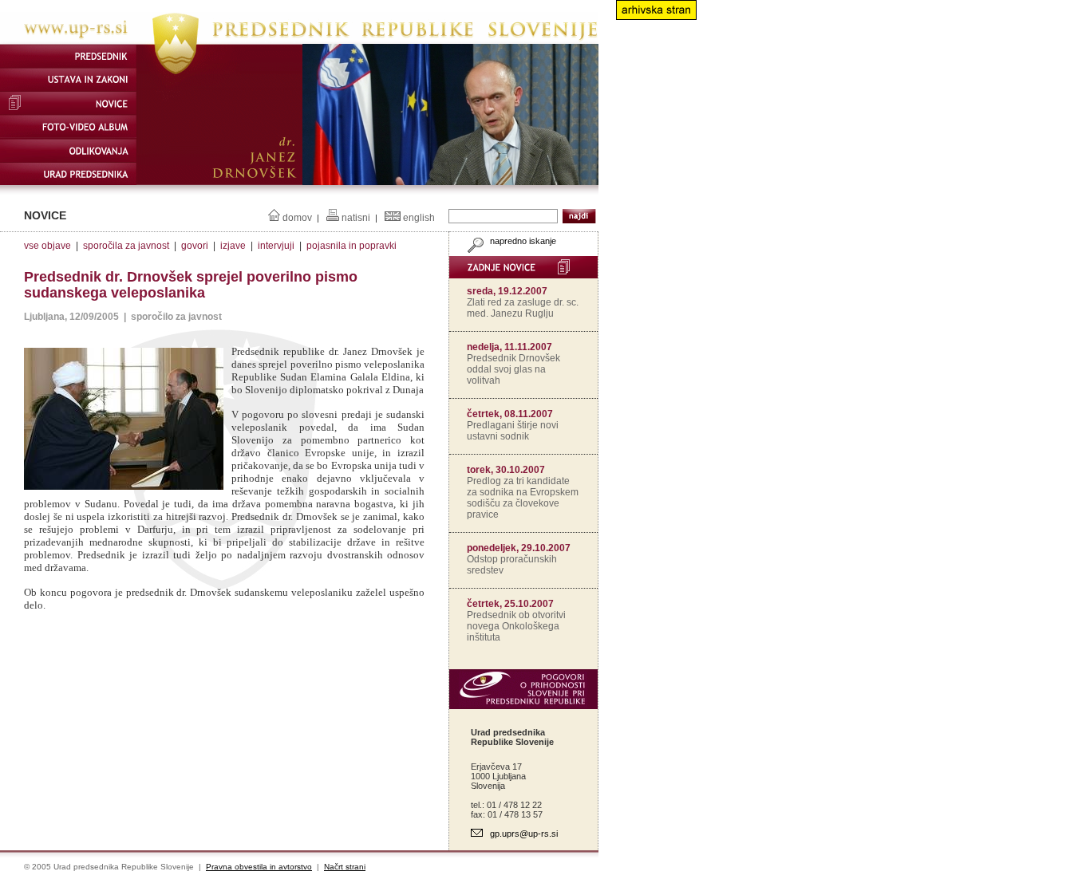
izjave (233, 245)
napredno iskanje (522, 241)
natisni (356, 217)
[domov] (299, 40)
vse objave (47, 245)
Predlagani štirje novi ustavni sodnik (513, 431)
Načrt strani (344, 866)
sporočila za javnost (126, 245)
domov (297, 217)
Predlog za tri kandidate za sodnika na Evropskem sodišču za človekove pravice (523, 497)
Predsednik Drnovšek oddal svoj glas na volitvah (513, 369)
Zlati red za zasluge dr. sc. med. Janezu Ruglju (523, 308)
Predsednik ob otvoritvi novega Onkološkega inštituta (516, 626)
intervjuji (276, 245)
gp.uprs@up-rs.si (524, 833)
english (419, 217)
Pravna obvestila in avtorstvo (259, 866)
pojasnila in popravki (351, 245)
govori (194, 245)
